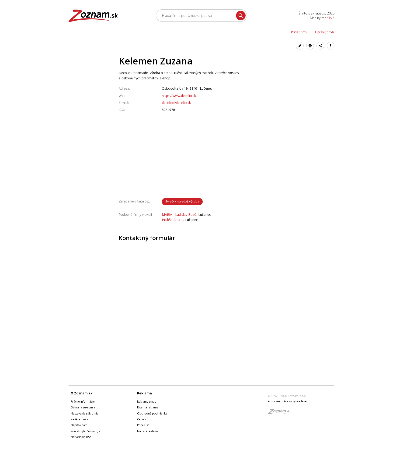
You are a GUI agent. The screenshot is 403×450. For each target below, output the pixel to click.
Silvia (330, 18)
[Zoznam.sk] (280, 413)
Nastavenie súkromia (84, 413)
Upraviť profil (324, 32)
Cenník (141, 419)
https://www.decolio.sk (179, 95)
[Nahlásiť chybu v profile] (330, 46)
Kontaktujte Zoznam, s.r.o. (88, 431)
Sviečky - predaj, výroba (182, 201)
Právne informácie (83, 402)
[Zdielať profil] (320, 46)
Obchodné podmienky (152, 413)
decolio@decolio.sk (176, 102)
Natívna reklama (148, 431)
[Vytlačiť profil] (310, 46)
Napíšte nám (79, 425)
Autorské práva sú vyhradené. (287, 401)
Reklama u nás (146, 402)
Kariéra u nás (79, 419)
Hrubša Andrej (172, 219)
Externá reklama (147, 407)
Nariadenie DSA (81, 437)
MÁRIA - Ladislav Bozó (179, 214)
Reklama (144, 393)
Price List (143, 425)
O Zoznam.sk (82, 393)
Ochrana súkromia (83, 407)
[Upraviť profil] (300, 46)
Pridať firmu (300, 32)
